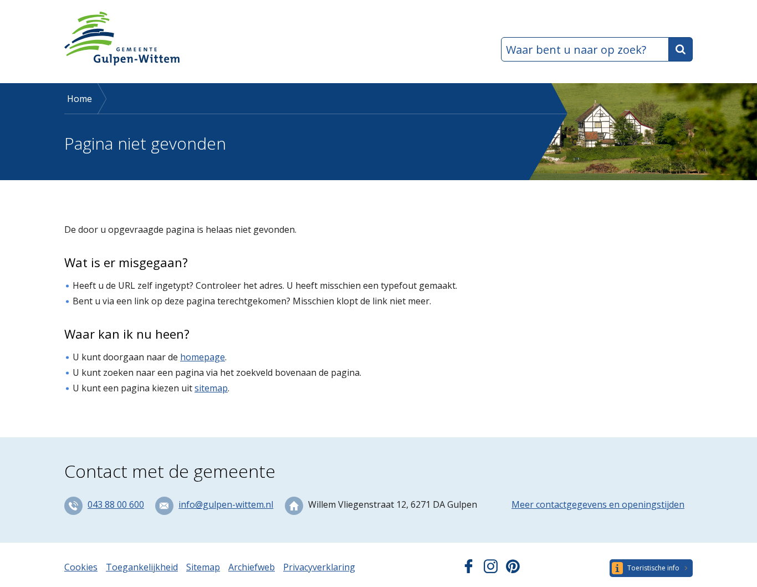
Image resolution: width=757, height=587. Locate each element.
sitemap (211, 388)
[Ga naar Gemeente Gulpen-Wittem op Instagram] (491, 570)
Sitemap (203, 567)
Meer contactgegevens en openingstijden (598, 504)
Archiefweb (251, 567)
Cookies (81, 567)
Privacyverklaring (319, 567)
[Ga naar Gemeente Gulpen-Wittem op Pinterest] (513, 570)
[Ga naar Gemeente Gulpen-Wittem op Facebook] (468, 570)
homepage (202, 357)
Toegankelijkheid (142, 567)
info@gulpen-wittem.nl (225, 504)
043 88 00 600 (116, 504)
